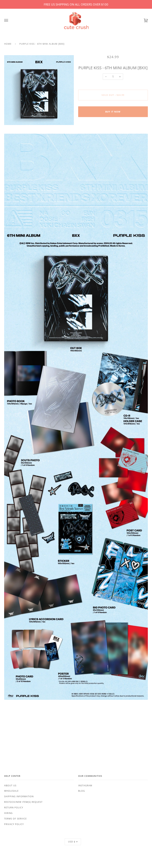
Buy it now (113, 111)
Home (7, 43)
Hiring (8, 813)
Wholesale (11, 790)
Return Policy (13, 807)
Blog (81, 790)
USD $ (71, 841)
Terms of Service (15, 818)
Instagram (85, 785)
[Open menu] (10, 20)
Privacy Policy (14, 824)
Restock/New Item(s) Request (23, 802)
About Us (10, 785)
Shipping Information (19, 796)
